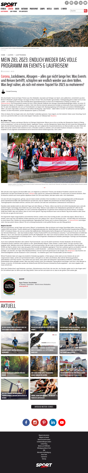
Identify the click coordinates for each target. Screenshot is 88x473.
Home (3, 55)
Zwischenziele (73, 220)
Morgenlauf (71, 250)
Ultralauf (31, 193)
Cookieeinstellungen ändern (44, 441)
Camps (42, 8)
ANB (44, 450)
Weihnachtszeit (5, 103)
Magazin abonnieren (44, 435)
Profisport (34, 8)
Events (56, 8)
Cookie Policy (44, 443)
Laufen (10, 8)
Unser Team (44, 454)
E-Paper (64, 8)
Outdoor (24, 8)
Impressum (44, 456)
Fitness (3, 8)
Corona (5, 76)
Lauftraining (4, 11)
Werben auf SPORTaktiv (44, 445)
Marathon (53, 116)
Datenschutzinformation (44, 439)
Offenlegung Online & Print (44, 448)
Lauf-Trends (13, 11)
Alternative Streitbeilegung (44, 452)
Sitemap (44, 458)
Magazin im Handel (44, 437)
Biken (17, 8)
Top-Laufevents (23, 11)
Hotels (49, 8)
